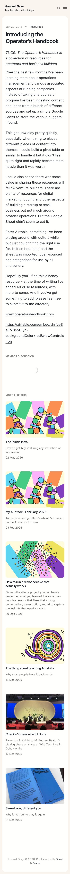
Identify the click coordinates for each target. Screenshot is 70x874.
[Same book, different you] (35, 794)
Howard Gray (14, 6)
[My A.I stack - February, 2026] (35, 500)
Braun (36, 863)
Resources (36, 26)
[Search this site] (58, 8)
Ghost (59, 859)
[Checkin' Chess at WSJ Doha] (35, 724)
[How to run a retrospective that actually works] (35, 578)
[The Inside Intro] (35, 430)
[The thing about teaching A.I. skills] (35, 654)
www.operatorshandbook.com (30, 314)
